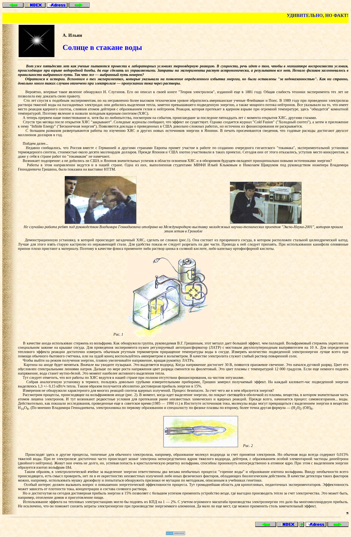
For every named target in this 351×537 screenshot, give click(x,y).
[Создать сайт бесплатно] (175, 534)
